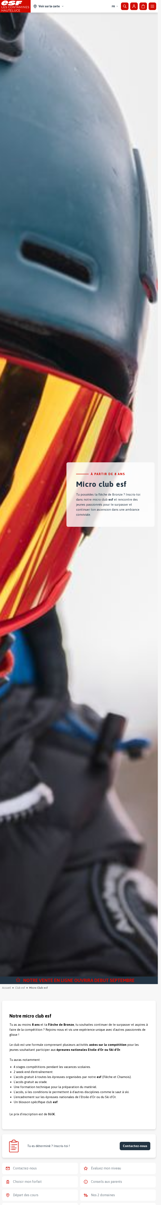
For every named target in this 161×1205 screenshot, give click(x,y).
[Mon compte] (134, 6)
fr (113, 6)
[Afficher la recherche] (125, 6)
